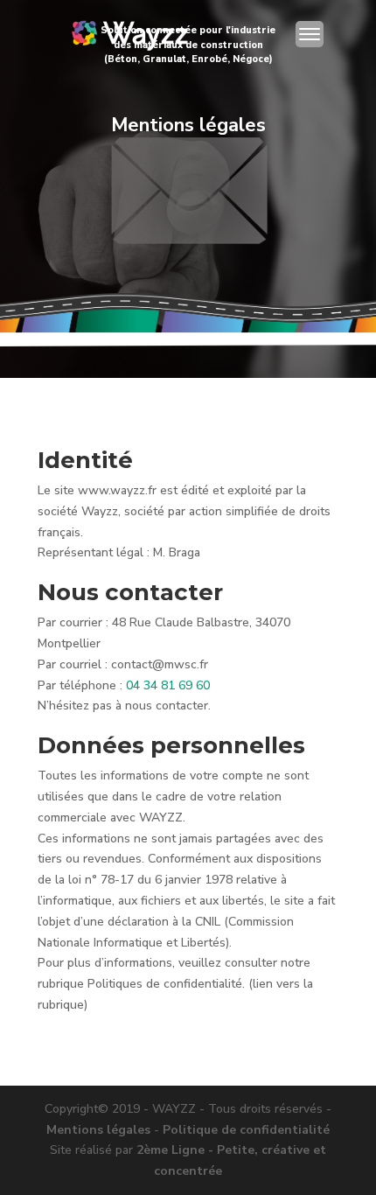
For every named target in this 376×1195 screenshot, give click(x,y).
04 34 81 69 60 (168, 685)
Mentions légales (98, 1130)
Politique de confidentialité (246, 1130)
